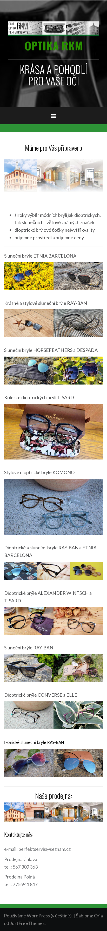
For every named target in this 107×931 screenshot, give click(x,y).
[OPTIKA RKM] (53, 28)
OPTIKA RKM (54, 45)
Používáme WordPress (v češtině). (38, 915)
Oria (98, 915)
